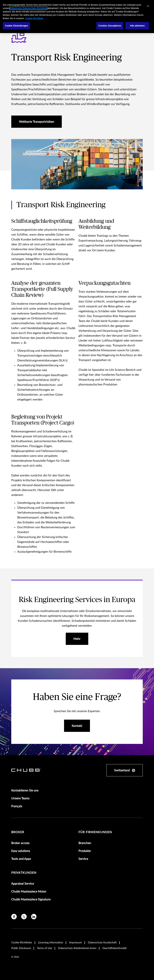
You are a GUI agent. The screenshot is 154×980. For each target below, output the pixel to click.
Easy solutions (20, 850)
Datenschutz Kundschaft (102, 942)
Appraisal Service (22, 883)
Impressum (75, 942)
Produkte (85, 850)
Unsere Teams (20, 798)
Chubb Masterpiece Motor (28, 891)
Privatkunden (23, 872)
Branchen (85, 843)
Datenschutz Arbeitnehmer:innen (77, 948)
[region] (77, 16)
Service (83, 858)
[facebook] (14, 916)
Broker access (20, 843)
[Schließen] (148, 6)
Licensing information (50, 942)
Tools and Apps (21, 858)
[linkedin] (34, 916)
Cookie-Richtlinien (21, 942)
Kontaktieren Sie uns (24, 790)
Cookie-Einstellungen (16, 25)
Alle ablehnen (137, 25)
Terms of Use (44, 948)
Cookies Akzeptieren (109, 25)
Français (16, 806)
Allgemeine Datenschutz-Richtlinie (28, 8)
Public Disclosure (21, 948)
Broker (17, 832)
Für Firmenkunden (95, 832)
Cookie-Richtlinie (34, 18)
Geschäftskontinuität (114, 948)
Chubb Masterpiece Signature (31, 899)
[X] (24, 916)
